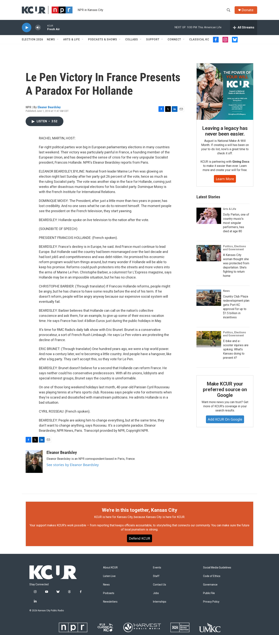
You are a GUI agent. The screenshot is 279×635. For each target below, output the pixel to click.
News (51, 39)
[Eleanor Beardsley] (34, 461)
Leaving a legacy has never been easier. (224, 131)
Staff (156, 576)
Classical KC (199, 39)
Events (157, 567)
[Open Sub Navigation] (57, 39)
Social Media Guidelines (217, 567)
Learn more (225, 179)
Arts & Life (71, 39)
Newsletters (110, 601)
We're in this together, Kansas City (139, 510)
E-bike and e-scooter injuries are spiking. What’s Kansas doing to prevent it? (235, 349)
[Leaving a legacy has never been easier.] (225, 91)
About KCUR (110, 567)
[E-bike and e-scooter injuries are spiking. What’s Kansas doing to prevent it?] (208, 339)
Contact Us (159, 584)
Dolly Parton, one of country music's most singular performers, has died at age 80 (236, 223)
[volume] (38, 27)
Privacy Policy (211, 601)
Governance (210, 584)
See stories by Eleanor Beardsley (72, 464)
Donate (247, 10)
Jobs (156, 593)
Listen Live (109, 576)
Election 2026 (32, 39)
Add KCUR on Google (225, 419)
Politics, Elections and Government (234, 248)
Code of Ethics (211, 576)
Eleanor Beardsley (49, 107)
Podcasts (108, 593)
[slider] (44, 27)
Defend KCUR (139, 538)
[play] (27, 27)
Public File (209, 593)
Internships (159, 601)
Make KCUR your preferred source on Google (225, 389)
